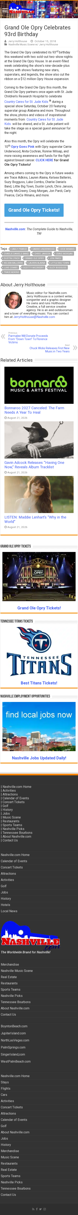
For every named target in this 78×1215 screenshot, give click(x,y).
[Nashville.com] (39, 9)
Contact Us (10, 840)
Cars (4, 1095)
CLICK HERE (44, 160)
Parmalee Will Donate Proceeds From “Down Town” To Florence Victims (28, 338)
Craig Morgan (64, 253)
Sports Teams (12, 825)
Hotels (5, 905)
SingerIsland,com (13, 1054)
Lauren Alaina (36, 263)
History (8, 810)
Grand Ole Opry (34, 258)
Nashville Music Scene (17, 971)
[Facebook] (37, 1209)
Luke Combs (11, 267)
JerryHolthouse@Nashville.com (34, 317)
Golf (5, 806)
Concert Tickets (14, 802)
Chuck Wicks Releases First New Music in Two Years (50, 348)
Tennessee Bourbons (17, 833)
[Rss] (33, 1209)
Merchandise (10, 964)
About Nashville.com (17, 836)
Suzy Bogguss (57, 267)
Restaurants (11, 821)
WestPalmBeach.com (16, 1061)
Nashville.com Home (17, 787)
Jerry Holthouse (17, 41)
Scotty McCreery (33, 267)
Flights (5, 1088)
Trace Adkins (11, 272)
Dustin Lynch (12, 258)
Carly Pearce (19, 249)
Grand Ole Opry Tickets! (34, 210)
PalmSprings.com (13, 1047)
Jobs (6, 813)
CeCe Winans (67, 249)
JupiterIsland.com (13, 1033)
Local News (9, 911)
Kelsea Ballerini (13, 263)
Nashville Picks (13, 829)
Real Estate (9, 977)
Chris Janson (42, 253)
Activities (9, 790)
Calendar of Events (16, 798)
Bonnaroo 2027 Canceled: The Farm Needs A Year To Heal (34, 410)
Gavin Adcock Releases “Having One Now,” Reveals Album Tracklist (34, 464)
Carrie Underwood (43, 249)
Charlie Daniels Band (16, 253)
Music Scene (12, 817)
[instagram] (44, 1209)
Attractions (10, 794)
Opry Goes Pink (22, 147)
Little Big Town (60, 263)
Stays (5, 1082)
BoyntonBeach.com (14, 1026)
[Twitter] (40, 1209)
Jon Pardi (55, 258)
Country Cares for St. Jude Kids (26, 102)
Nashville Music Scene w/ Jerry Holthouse (33, 44)
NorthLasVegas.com (15, 1040)
